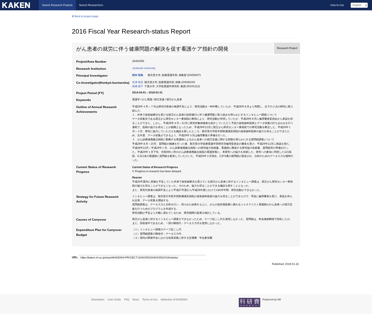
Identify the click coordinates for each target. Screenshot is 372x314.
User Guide (114, 299)
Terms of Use (150, 299)
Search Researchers (91, 5)
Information (97, 299)
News (135, 299)
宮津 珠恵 (137, 82)
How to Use (337, 5)
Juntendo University (143, 68)
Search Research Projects (57, 5)
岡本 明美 (137, 75)
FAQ (126, 299)
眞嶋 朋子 (137, 86)
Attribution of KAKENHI (174, 299)
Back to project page (86, 16)
